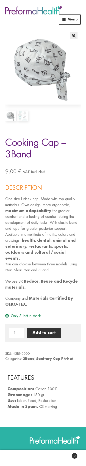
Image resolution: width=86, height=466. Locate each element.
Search (43, 458)
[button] (74, 35)
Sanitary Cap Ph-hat (54, 358)
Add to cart (44, 333)
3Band (28, 358)
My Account (14, 458)
